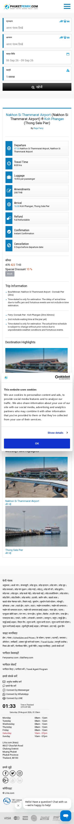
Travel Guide (47, 642)
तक (12, 605)
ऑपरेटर (6, 642)
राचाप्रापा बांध (8, 618)
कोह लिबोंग (15, 597)
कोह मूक (14, 593)
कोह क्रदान (43, 585)
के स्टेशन (40, 638)
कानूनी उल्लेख (60, 642)
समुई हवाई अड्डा (9, 622)
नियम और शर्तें (8, 646)
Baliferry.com (26, 657)
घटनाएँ (55, 638)
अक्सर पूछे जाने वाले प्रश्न (29, 642)
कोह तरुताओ (8, 589)
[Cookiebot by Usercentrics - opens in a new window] (55, 377)
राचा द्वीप (64, 614)
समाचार (63, 638)
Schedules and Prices (24, 638)
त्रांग (27, 605)
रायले (17, 618)
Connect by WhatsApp (17, 694)
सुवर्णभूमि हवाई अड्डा (30, 626)
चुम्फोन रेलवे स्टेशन (47, 601)
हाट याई (53, 626)
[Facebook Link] (5, 773)
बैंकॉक (45, 614)
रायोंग (24, 618)
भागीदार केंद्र (8, 669)
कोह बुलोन (59, 589)
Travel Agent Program (37, 669)
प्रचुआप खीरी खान (10, 614)
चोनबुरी (60, 601)
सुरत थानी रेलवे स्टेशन (60, 622)
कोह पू (39, 589)
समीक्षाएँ (14, 642)
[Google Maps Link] (5, 780)
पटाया (61, 610)
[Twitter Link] (12, 773)
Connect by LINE (14, 698)
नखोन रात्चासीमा (43, 605)
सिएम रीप (21, 622)
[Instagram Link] (20, 773)
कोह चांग (53, 585)
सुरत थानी (31, 622)
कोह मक (6, 593)
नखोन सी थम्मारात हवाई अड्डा (36, 610)
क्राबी (34, 597)
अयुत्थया (6, 585)
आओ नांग (15, 585)
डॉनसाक (6, 605)
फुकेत (39, 614)
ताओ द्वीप (19, 605)
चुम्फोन (35, 601)
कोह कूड (33, 585)
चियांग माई (27, 601)
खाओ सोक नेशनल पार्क (12, 601)
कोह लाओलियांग (51, 593)
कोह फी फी (48, 589)
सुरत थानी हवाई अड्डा (11, 626)
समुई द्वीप (61, 618)
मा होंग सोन (54, 614)
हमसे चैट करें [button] (11, 686)
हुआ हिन (61, 626)
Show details (55, 432)
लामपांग (39, 618)
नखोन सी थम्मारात (59, 605)
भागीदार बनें (19, 669)
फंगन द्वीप (31, 614)
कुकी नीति (32, 646)
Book (10, 273)
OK (37, 443)
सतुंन (54, 618)
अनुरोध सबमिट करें (14, 682)
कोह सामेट (26, 597)
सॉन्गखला (44, 626)
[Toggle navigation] (68, 6)
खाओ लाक (53, 597)
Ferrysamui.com (10, 657)
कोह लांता (64, 593)
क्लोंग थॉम (43, 597)
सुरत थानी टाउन (43, 622)
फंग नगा (22, 614)
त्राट (33, 605)
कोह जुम (62, 585)
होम (4, 638)
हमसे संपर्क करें (58, 646)
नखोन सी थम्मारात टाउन (12, 610)
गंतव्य (9, 638)
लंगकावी (31, 618)
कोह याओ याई (38, 593)
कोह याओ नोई (25, 593)
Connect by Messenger (17, 690)
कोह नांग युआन (20, 589)
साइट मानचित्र (44, 646)
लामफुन (47, 618)
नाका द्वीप (53, 610)
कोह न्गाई (31, 589)
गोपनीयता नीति (21, 646)
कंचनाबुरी (24, 585)
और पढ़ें (8, 504)
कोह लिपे (6, 597)
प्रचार (47, 638)
